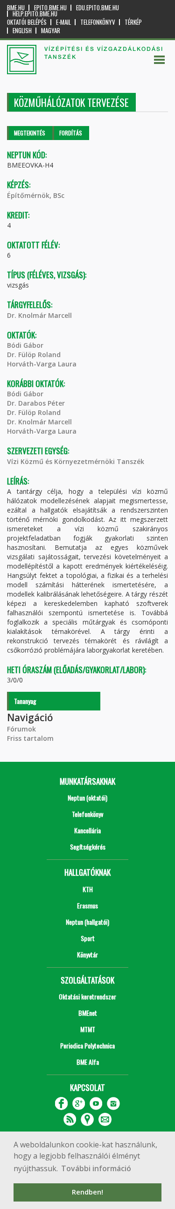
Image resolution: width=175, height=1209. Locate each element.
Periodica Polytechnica (87, 1045)
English (22, 31)
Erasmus (87, 905)
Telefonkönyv (97, 22)
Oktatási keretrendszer (87, 996)
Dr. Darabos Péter (36, 403)
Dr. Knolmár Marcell (39, 315)
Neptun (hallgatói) (87, 922)
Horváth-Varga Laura (42, 363)
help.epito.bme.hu (35, 14)
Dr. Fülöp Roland (34, 354)
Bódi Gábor (25, 345)
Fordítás (70, 133)
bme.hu (16, 8)
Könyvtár (87, 954)
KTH (88, 889)
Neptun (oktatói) (87, 797)
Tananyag (25, 701)
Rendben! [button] (87, 1192)
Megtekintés (29, 133)
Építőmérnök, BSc (35, 195)
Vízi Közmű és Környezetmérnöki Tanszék (75, 461)
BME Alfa (88, 1062)
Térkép (133, 22)
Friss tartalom (30, 738)
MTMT (87, 1029)
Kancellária (87, 830)
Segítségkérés (87, 846)
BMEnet (87, 1013)
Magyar (50, 31)
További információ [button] (96, 1168)
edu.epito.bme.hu (97, 8)
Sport (88, 938)
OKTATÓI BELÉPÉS (27, 22)
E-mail (63, 22)
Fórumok (21, 728)
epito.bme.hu (50, 8)
